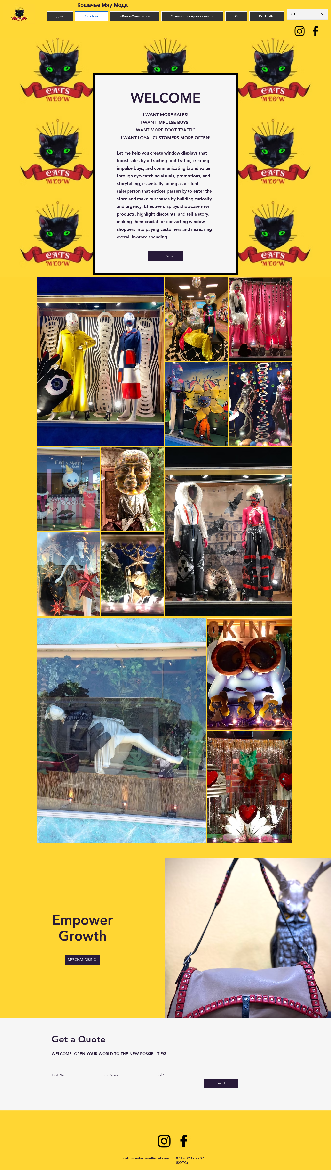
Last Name (111, 1075)
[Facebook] (315, 31)
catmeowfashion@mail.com (146, 1158)
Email (158, 1075)
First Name (60, 1075)
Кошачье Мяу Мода (102, 5)
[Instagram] (299, 31)
